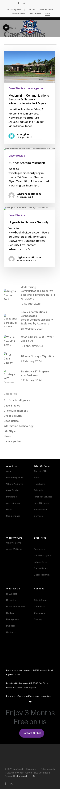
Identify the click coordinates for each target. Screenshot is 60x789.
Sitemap (38, 619)
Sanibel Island (41, 568)
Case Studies (16, 88)
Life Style (10, 431)
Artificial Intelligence (17, 400)
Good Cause (11, 420)
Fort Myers (39, 549)
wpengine (23, 134)
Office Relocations (15, 606)
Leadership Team (15, 477)
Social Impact (13, 516)
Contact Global (32, 733)
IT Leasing (11, 600)
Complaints (39, 613)
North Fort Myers (42, 555)
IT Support (11, 593)
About (9, 471)
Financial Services (43, 496)
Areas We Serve (14, 549)
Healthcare (39, 484)
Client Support (41, 600)
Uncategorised (36, 88)
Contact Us (39, 606)
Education (39, 490)
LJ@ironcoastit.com (29, 193)
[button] (6, 27)
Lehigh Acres (40, 562)
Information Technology (18, 426)
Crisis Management (16, 410)
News (7, 436)
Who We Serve (13, 542)
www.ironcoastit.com (43, 696)
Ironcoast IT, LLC (26, 776)
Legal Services (41, 503)
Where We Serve (14, 484)
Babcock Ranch (42, 574)
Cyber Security (13, 415)
